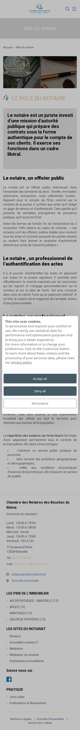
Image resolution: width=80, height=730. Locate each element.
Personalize (40, 403)
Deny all (40, 391)
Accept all (40, 378)
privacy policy (21, 362)
